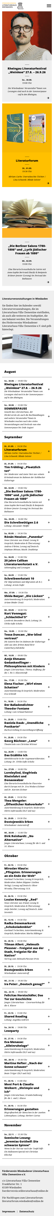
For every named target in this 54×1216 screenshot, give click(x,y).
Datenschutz (26, 1211)
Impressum (8, 1211)
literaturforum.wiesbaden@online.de (22, 1201)
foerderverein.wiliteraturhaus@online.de (25, 1190)
